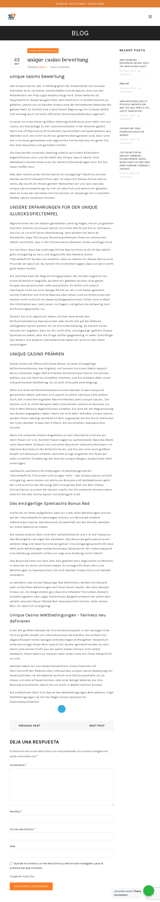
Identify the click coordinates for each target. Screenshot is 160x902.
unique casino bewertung (43, 50)
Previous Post (29, 725)
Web (12, 846)
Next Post (97, 725)
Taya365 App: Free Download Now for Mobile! (132, 131)
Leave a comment (60, 67)
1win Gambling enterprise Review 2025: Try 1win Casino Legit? (134, 63)
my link (50, 188)
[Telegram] (62, 709)
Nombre (16, 811)
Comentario (18, 765)
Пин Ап (124, 83)
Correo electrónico (22, 829)
